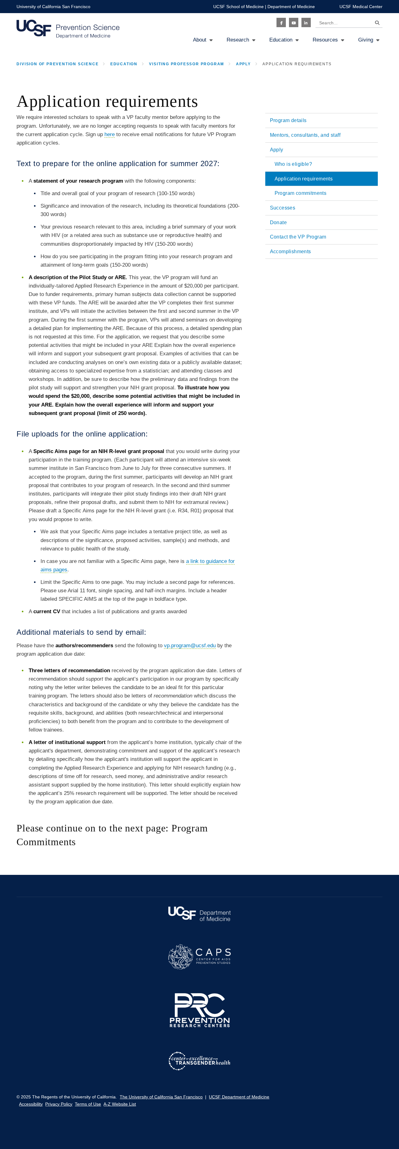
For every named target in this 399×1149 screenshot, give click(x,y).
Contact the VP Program (298, 236)
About (199, 40)
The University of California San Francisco (161, 1096)
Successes (283, 207)
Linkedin (306, 22)
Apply (243, 64)
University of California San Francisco (53, 6)
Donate (278, 222)
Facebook (281, 22)
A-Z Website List (119, 1104)
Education (280, 40)
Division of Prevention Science (58, 64)
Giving (365, 40)
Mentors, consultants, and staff (305, 135)
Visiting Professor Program (186, 64)
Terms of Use (88, 1104)
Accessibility (31, 1104)
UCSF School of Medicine (238, 6)
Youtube (293, 22)
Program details (288, 120)
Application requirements (304, 178)
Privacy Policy (58, 1104)
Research (238, 40)
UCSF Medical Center (360, 6)
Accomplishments (290, 251)
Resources (325, 40)
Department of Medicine (291, 6)
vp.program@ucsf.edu (190, 645)
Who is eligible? (293, 164)
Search (375, 24)
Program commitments (301, 193)
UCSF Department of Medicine (239, 1096)
